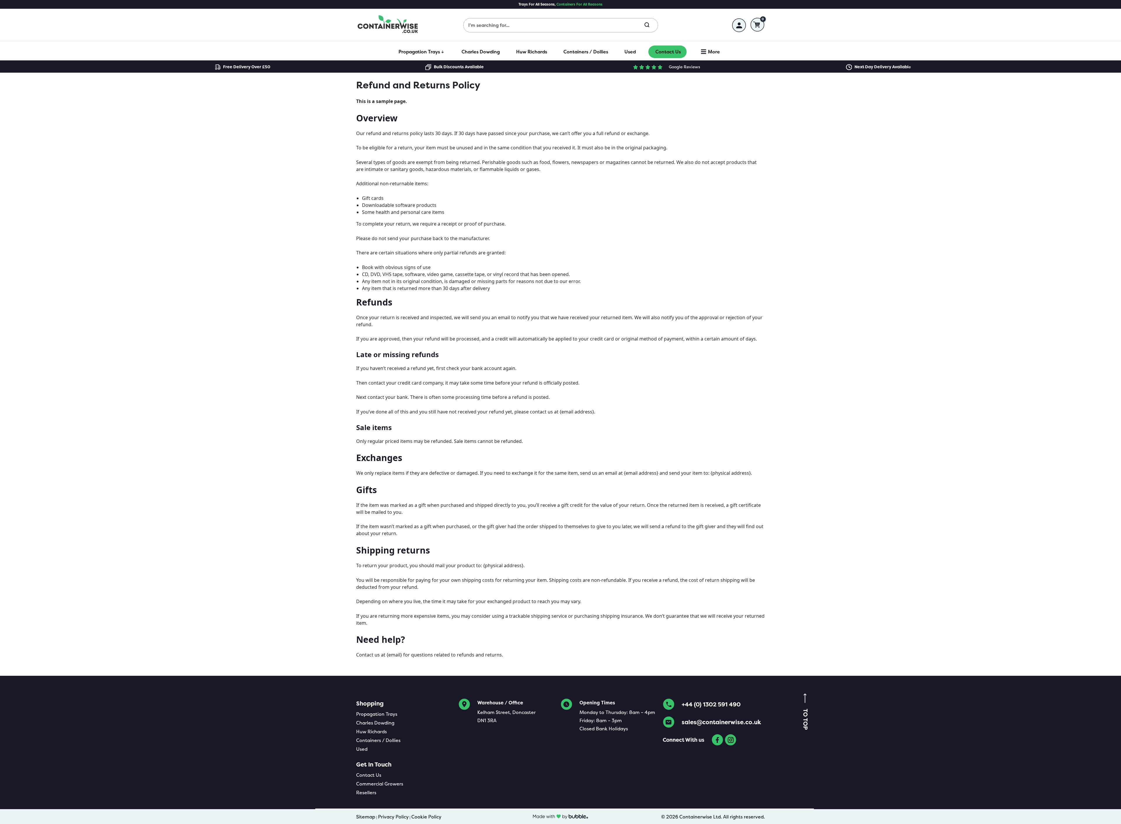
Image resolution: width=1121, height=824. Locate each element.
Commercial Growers (379, 784)
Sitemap (365, 816)
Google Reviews (684, 66)
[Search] (650, 25)
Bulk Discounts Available (459, 66)
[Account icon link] (739, 25)
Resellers (366, 792)
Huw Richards (371, 731)
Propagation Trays (376, 714)
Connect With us (683, 739)
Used (362, 749)
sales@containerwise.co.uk (721, 722)
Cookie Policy (426, 816)
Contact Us (368, 775)
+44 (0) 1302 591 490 (711, 704)
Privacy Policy (393, 816)
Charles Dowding (375, 723)
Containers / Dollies (378, 740)
